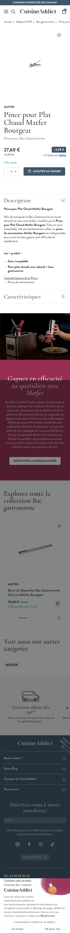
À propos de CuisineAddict (20, 779)
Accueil (8, 22)
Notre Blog (10, 768)
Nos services (11, 789)
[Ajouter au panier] (57, 603)
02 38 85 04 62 (20, 876)
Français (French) (32, 857)
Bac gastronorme (45, 22)
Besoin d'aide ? (13, 758)
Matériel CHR (24, 22)
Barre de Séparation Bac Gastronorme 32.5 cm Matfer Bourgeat (34, 592)
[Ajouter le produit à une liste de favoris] (59, 35)
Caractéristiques (22, 296)
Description (17, 200)
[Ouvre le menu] (6, 11)
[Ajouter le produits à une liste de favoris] (59, 526)
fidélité (62, 155)
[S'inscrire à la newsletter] (64, 820)
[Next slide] (59, 618)
